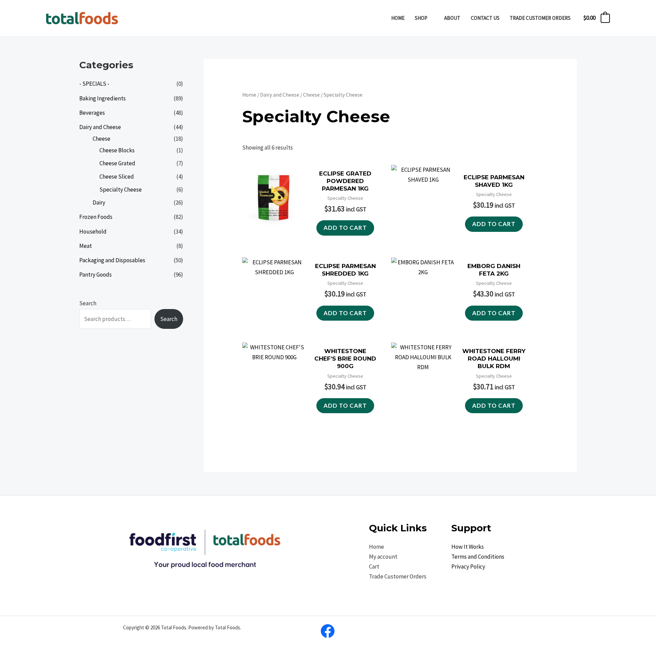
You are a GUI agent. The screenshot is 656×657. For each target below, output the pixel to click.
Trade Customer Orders (397, 576)
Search (87, 303)
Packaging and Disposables (112, 260)
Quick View (274, 236)
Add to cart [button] (345, 227)
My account (383, 556)
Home (249, 95)
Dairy (99, 202)
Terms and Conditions (477, 556)
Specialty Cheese (120, 189)
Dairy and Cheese (100, 127)
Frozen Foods (95, 217)
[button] (430, 18)
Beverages (92, 112)
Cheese (101, 138)
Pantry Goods (95, 274)
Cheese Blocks (117, 150)
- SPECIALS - (94, 83)
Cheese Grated (117, 163)
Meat (85, 246)
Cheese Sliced (116, 176)
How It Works (467, 546)
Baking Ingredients (102, 98)
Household (93, 231)
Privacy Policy (468, 566)
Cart (374, 566)
